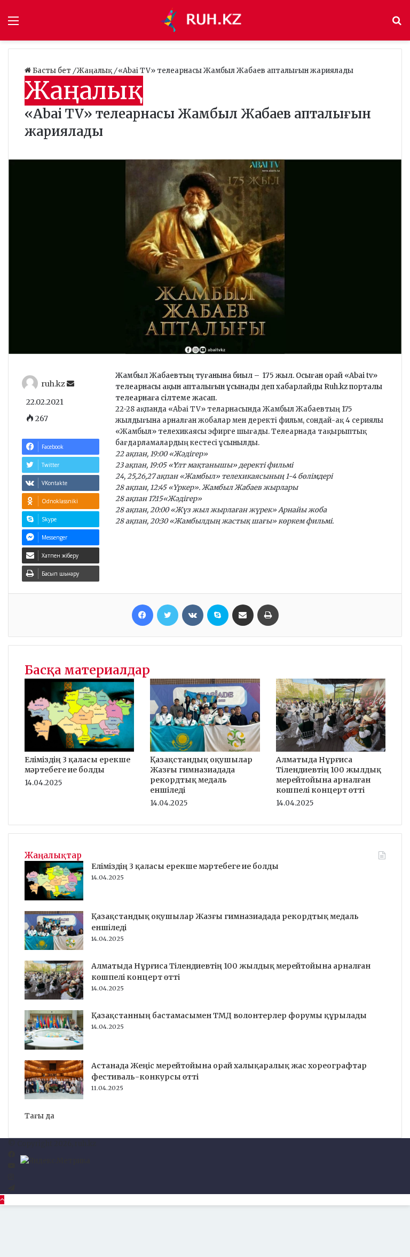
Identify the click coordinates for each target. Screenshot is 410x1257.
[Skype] (217, 615)
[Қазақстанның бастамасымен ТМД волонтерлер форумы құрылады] (54, 1047)
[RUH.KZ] (205, 20)
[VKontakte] (192, 615)
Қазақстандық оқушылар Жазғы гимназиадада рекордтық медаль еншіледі (201, 775)
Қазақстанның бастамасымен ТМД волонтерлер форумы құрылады (229, 1015)
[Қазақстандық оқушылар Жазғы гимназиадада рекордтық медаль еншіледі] (204, 749)
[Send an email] (70, 384)
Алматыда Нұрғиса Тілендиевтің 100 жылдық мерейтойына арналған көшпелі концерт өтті (328, 775)
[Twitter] (167, 615)
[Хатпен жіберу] (243, 615)
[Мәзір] (13, 24)
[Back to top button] (2, 1199)
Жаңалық (95, 70)
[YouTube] (11, 1166)
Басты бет (52, 70)
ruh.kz (53, 384)
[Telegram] (11, 1188)
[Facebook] (142, 615)
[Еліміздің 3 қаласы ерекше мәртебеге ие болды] (79, 749)
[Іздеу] (396, 24)
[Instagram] (11, 1177)
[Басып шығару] (268, 615)
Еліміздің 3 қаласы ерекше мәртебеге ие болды (77, 765)
